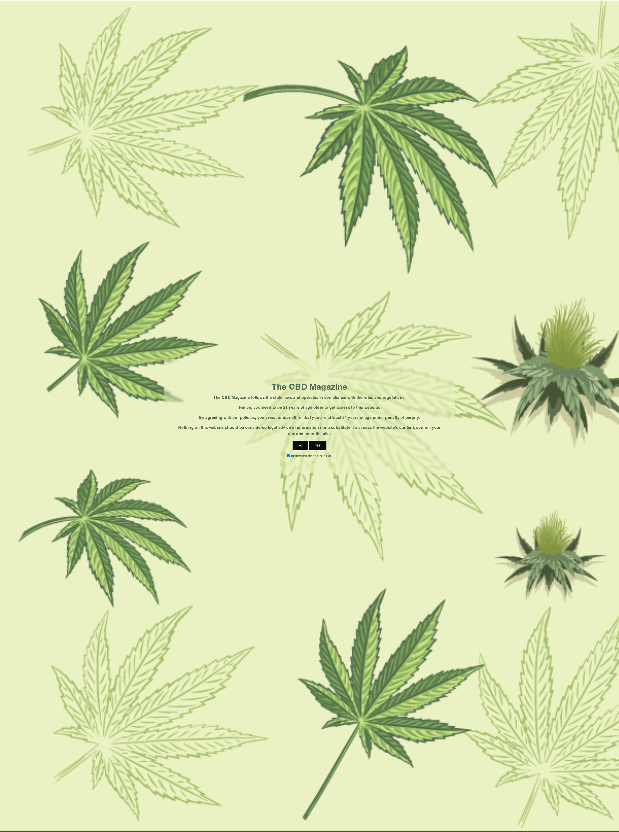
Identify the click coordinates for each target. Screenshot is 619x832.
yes (317, 445)
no (300, 445)
